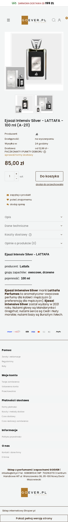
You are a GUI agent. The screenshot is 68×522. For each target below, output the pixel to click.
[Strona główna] (34, 20)
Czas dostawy (8, 416)
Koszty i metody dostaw (13, 411)
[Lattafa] (37, 134)
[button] (8, 20)
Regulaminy (7, 361)
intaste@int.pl (10, 473)
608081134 (30, 473)
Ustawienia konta (10, 386)
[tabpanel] (34, 284)
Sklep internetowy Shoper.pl (18, 510)
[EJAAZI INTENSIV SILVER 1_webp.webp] (24, 104)
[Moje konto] (59, 20)
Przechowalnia (9, 391)
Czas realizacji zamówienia (15, 421)
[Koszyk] (65, 17)
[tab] (34, 217)
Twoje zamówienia (10, 381)
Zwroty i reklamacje (11, 356)
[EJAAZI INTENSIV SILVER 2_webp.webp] (44, 104)
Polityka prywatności (11, 436)
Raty (4, 366)
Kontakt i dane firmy (11, 452)
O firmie (5, 457)
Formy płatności (9, 407)
